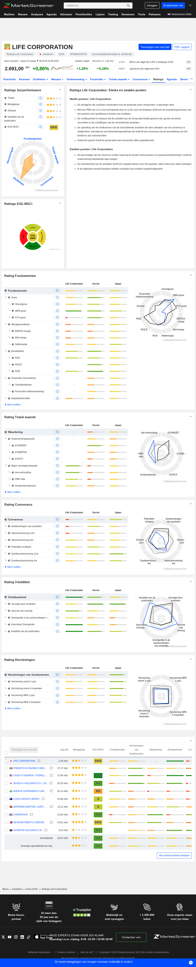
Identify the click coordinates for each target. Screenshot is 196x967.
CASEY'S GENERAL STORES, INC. (30, 775)
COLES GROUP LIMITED (26, 799)
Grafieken (39, 79)
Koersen (24, 79)
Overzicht (9, 79)
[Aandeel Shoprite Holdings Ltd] (45, 830)
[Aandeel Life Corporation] (38, 761)
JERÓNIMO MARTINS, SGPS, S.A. (30, 806)
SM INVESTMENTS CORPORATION (30, 822)
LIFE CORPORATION (24, 761)
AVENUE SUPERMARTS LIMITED (30, 791)
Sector (184, 79)
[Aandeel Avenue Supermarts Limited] (51, 791)
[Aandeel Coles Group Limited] (43, 799)
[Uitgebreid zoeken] (128, 5)
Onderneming (76, 79)
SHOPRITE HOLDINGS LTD (27, 830)
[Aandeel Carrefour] (31, 815)
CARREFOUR (20, 814)
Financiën (97, 79)
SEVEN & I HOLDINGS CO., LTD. (30, 783)
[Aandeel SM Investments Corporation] (51, 823)
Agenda (172, 79)
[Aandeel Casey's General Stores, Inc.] (51, 776)
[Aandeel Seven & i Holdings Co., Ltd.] (50, 783)
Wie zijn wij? (87, 952)
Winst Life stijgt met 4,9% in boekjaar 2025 (151, 62)
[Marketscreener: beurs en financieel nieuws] (28, 5)
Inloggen (152, 5)
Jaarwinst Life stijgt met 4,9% (144, 68)
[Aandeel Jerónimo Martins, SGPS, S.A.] (51, 807)
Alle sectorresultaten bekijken (174, 855)
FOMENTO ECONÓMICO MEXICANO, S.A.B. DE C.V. (30, 768)
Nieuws (56, 79)
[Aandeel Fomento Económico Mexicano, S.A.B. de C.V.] (51, 768)
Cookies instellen (66, 952)
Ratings (158, 79)
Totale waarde (118, 79)
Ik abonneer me (173, 5)
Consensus (140, 79)
